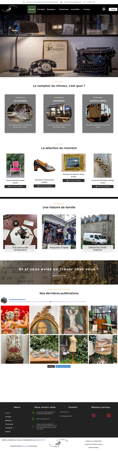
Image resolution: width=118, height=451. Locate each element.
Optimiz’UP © (41, 440)
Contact (86, 9)
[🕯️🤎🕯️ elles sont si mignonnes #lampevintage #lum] (103, 349)
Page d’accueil (25, 446)
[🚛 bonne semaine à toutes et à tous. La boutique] (103, 320)
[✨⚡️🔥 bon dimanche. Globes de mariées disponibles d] (15, 349)
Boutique (51, 9)
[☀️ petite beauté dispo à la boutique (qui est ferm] (73, 320)
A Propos (41, 9)
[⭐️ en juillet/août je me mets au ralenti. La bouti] (44, 320)
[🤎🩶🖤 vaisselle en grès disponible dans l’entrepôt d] (44, 349)
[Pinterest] (108, 415)
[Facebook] (101, 415)
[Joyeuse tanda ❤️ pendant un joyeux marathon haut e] (15, 320)
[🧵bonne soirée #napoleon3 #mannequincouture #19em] (73, 349)
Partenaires (64, 9)
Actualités (75, 9)
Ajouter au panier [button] (16, 186)
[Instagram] (93, 415)
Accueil (32, 9)
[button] (17, 420)
